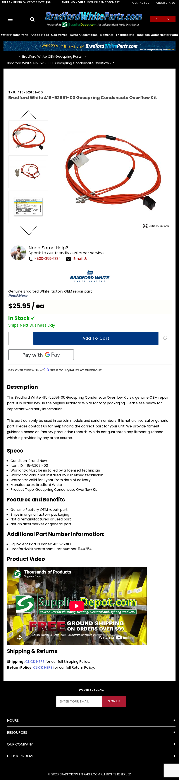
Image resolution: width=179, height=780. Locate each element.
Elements (107, 34)
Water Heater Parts (14, 34)
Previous (28, 115)
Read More (17, 296)
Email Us (80, 258)
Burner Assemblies (84, 34)
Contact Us (140, 2)
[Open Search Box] (33, 19)
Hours (13, 720)
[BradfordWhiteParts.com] (93, 18)
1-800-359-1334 (47, 258)
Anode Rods (40, 34)
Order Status (166, 2)
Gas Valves (59, 34)
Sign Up (114, 701)
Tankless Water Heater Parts (157, 34)
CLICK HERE (35, 661)
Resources (17, 732)
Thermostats (124, 34)
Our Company (20, 744)
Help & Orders (20, 756)
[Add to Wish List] (165, 338)
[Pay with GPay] (41, 354)
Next (28, 230)
